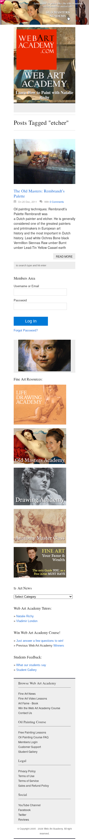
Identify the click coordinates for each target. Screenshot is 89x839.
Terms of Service (28, 781)
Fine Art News (27, 693)
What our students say (31, 665)
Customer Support (29, 747)
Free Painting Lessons (32, 732)
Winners (58, 645)
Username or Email (26, 286)
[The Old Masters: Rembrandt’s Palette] (44, 161)
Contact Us (25, 713)
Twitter (22, 815)
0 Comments (57, 201)
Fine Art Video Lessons (32, 698)
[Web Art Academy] (35, 68)
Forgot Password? (26, 330)
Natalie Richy (25, 616)
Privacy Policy (27, 771)
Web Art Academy (44, 78)
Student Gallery (26, 670)
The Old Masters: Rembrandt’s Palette (39, 193)
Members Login (28, 742)
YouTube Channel (29, 805)
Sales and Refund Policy (33, 785)
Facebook (24, 810)
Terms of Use (26, 776)
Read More (64, 256)
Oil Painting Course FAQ (33, 737)
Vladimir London (26, 621)
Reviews (23, 819)
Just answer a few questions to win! (39, 640)
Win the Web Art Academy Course (39, 708)
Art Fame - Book (28, 703)
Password (20, 300)
